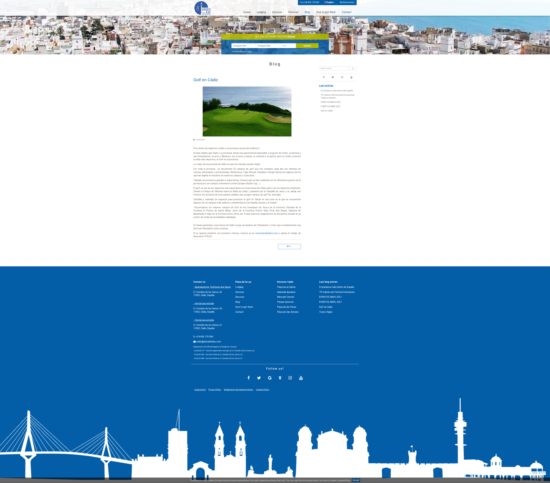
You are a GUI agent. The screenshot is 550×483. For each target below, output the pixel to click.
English (330, 2)
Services (277, 12)
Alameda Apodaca (286, 292)
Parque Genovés (285, 302)
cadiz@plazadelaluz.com (208, 341)
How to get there (326, 12)
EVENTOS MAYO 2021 (331, 102)
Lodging (261, 12)
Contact (346, 12)
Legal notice (200, 389)
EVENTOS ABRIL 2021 (331, 106)
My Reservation (347, 2)
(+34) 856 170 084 (310, 2)
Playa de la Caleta (286, 287)
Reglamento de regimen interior (238, 389)
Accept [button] (356, 480)
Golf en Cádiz (327, 111)
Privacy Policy (215, 389)
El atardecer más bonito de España (337, 90)
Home (247, 12)
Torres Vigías (325, 312)
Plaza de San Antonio (287, 312)
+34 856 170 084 (204, 336)
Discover (293, 12)
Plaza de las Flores (286, 307)
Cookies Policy (262, 389)
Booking (307, 46)
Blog (307, 12)
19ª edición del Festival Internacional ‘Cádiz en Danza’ (346, 292)
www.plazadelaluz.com (266, 233)
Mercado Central (285, 297)
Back (290, 246)
